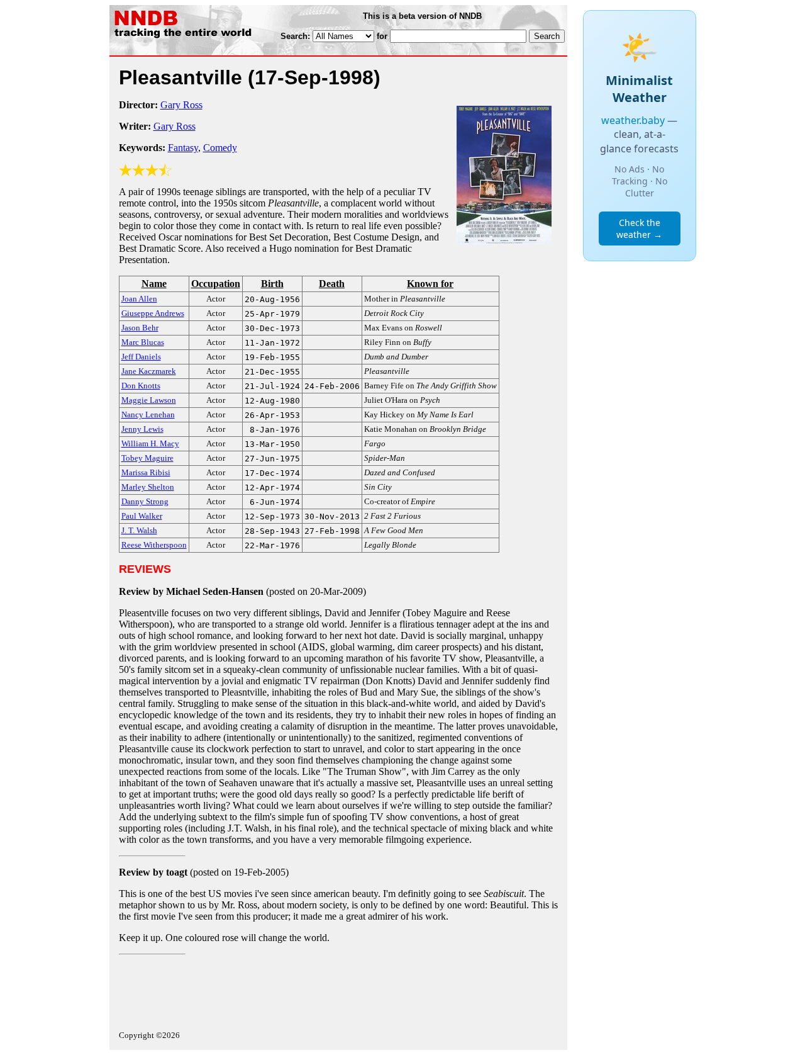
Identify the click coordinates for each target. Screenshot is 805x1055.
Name (154, 283)
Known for (430, 283)
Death (332, 283)
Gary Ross (181, 104)
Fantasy (183, 147)
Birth (272, 283)
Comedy (220, 147)
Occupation (215, 283)
